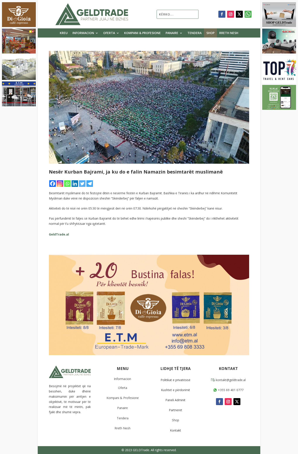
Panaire (172, 33)
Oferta (109, 33)
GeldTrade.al (59, 234)
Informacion (83, 33)
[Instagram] (60, 183)
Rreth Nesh (228, 33)
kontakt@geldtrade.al (230, 380)
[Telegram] (89, 183)
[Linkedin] (75, 183)
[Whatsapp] (67, 183)
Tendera (194, 33)
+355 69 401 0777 (230, 390)
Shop (210, 33)
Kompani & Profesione (142, 33)
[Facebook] (52, 183)
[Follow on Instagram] (230, 14)
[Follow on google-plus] (248, 14)
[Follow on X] (239, 14)
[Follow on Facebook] (221, 14)
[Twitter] (82, 183)
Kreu (64, 33)
